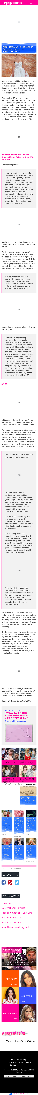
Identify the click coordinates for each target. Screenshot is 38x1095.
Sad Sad (17, 922)
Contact (12, 1065)
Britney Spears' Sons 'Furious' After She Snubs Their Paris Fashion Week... (27, 762)
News (8, 1041)
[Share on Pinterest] (10, 882)
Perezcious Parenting (12, 917)
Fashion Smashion (11, 912)
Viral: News (7, 927)
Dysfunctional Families (13, 907)
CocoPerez (7, 903)
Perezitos (6, 922)
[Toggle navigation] (31, 3)
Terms (20, 1062)
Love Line (27, 912)
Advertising (21, 1060)
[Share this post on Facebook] (4, 882)
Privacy (12, 1062)
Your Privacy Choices (21, 1094)
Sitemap (28, 1062)
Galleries (31, 1041)
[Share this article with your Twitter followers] (17, 882)
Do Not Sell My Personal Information (19, 1076)
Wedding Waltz (23, 927)
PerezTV (19, 1041)
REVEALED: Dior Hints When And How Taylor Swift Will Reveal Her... (27, 780)
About (12, 1060)
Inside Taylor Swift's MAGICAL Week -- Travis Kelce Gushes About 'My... (9, 762)
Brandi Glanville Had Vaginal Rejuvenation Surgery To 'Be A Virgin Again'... (9, 780)
